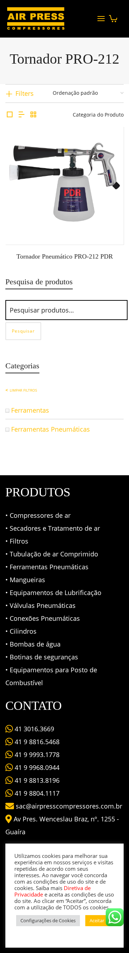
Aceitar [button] (97, 920)
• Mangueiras (25, 579)
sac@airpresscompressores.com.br (69, 806)
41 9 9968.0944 (36, 767)
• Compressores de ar (38, 515)
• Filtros (16, 541)
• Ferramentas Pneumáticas (47, 567)
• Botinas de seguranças (41, 657)
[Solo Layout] (9, 115)
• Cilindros (21, 631)
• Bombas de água (33, 644)
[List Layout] (21, 115)
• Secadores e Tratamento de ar (52, 528)
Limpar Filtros (23, 390)
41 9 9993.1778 (36, 754)
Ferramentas (30, 410)
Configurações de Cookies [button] (48, 920)
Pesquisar (23, 331)
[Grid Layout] (33, 115)
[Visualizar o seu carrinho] (113, 17)
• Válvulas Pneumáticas (40, 605)
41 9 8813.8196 (36, 780)
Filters (24, 93)
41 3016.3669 (33, 728)
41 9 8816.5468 (36, 741)
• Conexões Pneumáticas (42, 618)
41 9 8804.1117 (36, 793)
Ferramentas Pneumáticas (50, 429)
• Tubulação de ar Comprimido (51, 554)
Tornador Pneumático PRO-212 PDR (64, 256)
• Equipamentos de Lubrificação (53, 592)
